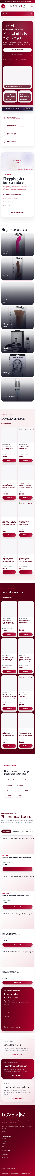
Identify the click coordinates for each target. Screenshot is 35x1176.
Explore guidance (17, 1098)
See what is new (17, 1075)
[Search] (3, 6)
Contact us (4, 1138)
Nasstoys (19, 795)
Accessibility (5, 1154)
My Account (5, 1157)
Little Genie (9, 790)
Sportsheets (9, 795)
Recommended (6, 831)
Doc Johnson (16, 780)
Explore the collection (12, 1027)
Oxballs (27, 790)
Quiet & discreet (9, 1017)
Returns (4, 1143)
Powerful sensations (10, 1013)
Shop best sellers (17, 1054)
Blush (7, 780)
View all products (6, 423)
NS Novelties (19, 785)
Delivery (4, 1141)
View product (17, 869)
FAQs (3, 1146)
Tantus (18, 790)
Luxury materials (9, 1021)
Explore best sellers (17, 49)
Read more (25, 572)
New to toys (8, 1009)
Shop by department (17, 54)
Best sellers (16, 831)
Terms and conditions (7, 1152)
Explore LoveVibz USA (17, 212)
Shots (26, 780)
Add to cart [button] (9, 460)
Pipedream (9, 785)
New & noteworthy (26, 831)
